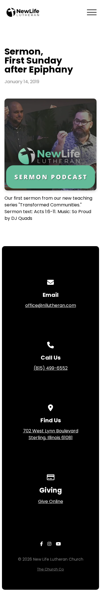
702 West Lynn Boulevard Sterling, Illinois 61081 (50, 434)
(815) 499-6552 (51, 368)
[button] (92, 12)
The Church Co (50, 569)
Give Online (50, 501)
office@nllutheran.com (50, 305)
